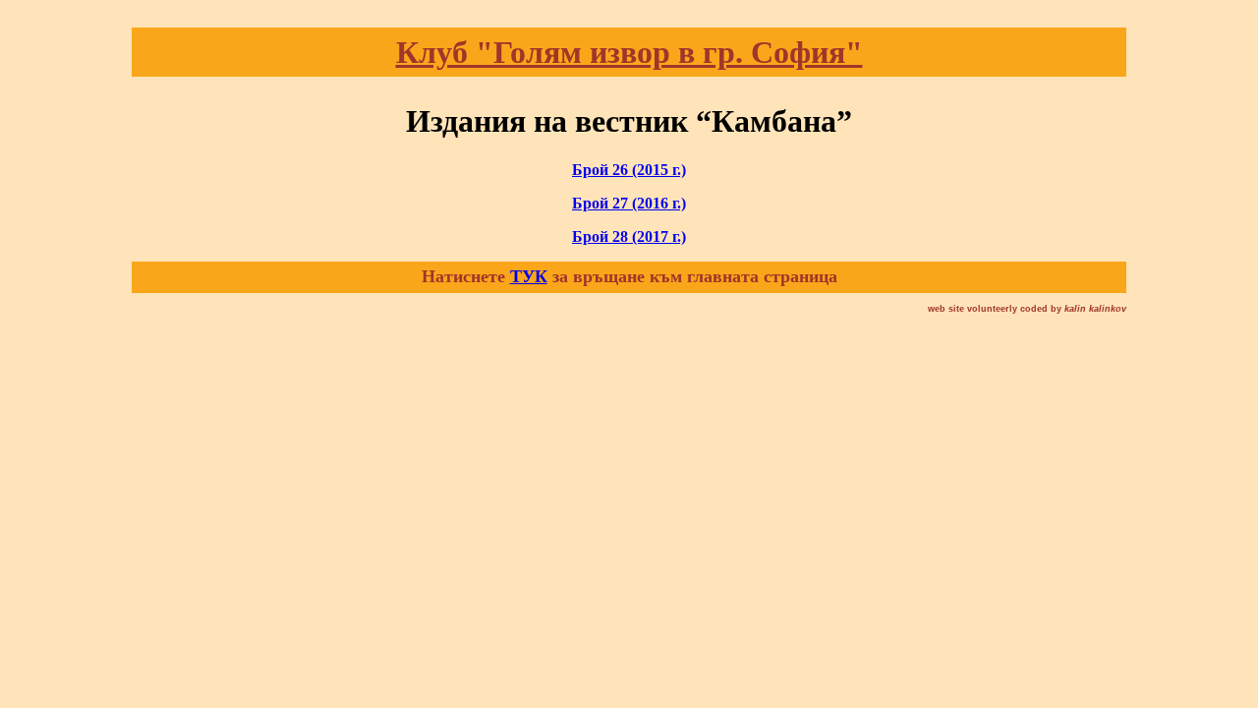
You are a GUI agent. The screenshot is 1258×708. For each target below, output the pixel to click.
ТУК (528, 276)
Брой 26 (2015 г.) (629, 169)
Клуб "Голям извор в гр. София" (629, 52)
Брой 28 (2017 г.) (629, 236)
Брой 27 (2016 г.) (629, 203)
